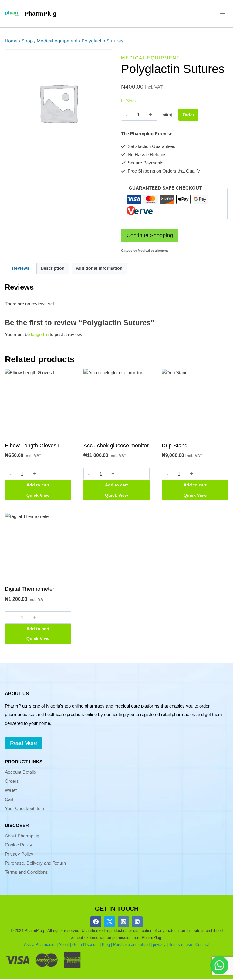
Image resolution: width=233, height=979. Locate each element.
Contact (202, 944)
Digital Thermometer (29, 589)
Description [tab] (53, 268)
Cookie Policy (18, 844)
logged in (40, 334)
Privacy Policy (19, 853)
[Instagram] (123, 921)
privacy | (160, 944)
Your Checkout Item (24, 808)
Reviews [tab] (20, 268)
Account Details (20, 772)
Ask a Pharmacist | (41, 944)
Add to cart (37, 485)
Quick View (37, 495)
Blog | (107, 944)
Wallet (11, 790)
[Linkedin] (137, 921)
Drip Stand (174, 445)
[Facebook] (95, 921)
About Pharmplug (22, 835)
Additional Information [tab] (99, 268)
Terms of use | (181, 944)
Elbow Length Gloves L (33, 445)
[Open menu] (222, 13)
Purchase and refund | (132, 944)
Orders (12, 781)
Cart (9, 799)
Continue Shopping (150, 235)
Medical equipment (150, 57)
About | (65, 944)
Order (188, 114)
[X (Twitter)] (109, 921)
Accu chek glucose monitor (116, 445)
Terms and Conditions (26, 872)
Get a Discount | (86, 944)
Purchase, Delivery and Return (35, 863)
